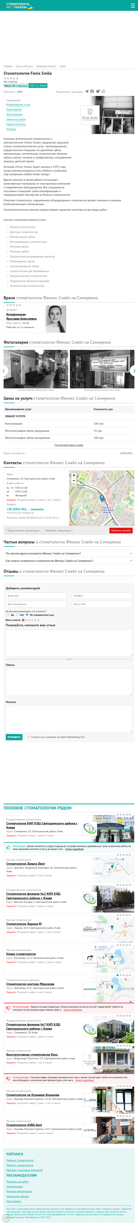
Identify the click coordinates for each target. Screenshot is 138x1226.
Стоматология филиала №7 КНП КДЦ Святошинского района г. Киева (33, 1026)
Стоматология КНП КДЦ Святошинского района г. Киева (42, 825)
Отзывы (11, 129)
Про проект (13, 1201)
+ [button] (74, 475)
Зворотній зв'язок (17, 1196)
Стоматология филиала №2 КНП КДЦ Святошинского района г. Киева (33, 896)
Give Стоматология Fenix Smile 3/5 (32, 620)
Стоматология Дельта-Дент (25, 864)
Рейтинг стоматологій (19, 1160)
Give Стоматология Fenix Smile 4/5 (35, 620)
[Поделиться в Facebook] (92, 92)
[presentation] (5, 370)
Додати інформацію (19, 1191)
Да (12, 615)
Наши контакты (16, 124)
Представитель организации (23, 530)
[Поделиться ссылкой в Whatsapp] (103, 92)
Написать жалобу (121, 530)
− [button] (74, 480)
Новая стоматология (21, 954)
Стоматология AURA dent (24, 1125)
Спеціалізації (14, 1186)
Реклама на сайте (17, 1181)
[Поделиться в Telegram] (86, 92)
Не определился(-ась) (42, 615)
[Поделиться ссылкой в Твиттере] (97, 92)
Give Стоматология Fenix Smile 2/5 (29, 620)
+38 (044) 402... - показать (25, 510)
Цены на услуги (16, 119)
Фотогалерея (14, 114)
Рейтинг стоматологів (19, 1165)
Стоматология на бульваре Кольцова (32, 1095)
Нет (22, 615)
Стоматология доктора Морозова (30, 984)
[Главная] (22, 4)
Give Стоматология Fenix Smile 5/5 (38, 620)
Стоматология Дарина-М (24, 924)
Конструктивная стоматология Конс (32, 1054)
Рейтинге (23, 85)
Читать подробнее (74, 849)
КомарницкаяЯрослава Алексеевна (21, 316)
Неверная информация (58, 530)
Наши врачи (14, 109)
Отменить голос (23, 620)
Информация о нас (18, 104)
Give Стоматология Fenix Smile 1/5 (26, 620)
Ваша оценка (13, 620)
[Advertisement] (69, 36)
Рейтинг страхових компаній (24, 1170)
